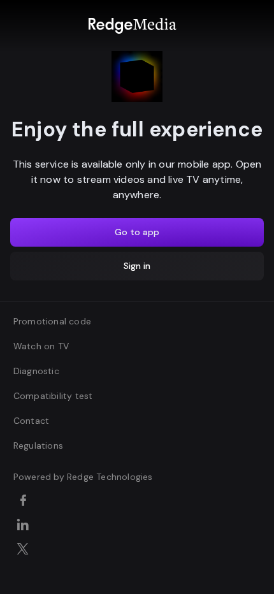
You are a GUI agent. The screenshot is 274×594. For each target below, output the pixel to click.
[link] (132, 25)
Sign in (137, 266)
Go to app (137, 232)
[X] (25, 550)
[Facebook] (25, 501)
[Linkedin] (25, 526)
